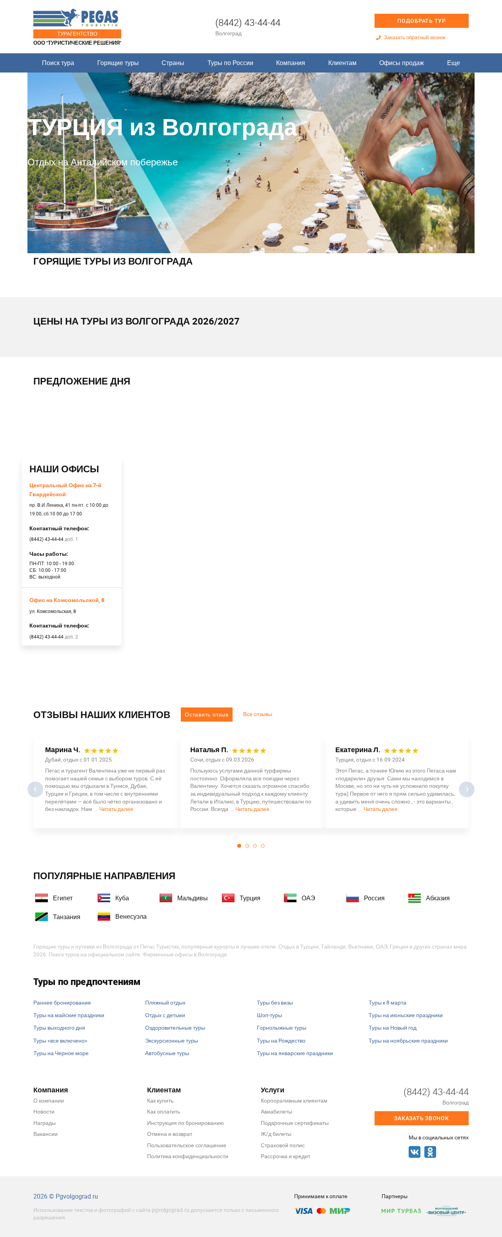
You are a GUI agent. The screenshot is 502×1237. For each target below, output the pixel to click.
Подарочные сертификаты (295, 1122)
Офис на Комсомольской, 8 (66, 600)
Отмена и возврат (169, 1133)
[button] (239, 846)
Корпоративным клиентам (294, 1100)
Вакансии (45, 1133)
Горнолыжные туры (281, 1027)
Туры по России (230, 62)
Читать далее (116, 809)
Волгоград (228, 33)
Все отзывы (257, 714)
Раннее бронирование (62, 1002)
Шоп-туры (269, 1015)
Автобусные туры (167, 1053)
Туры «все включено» (60, 1040)
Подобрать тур (421, 21)
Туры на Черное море (61, 1053)
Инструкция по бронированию (185, 1122)
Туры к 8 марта (387, 1002)
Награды (44, 1122)
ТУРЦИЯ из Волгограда (162, 126)
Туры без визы (275, 1002)
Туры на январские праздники (295, 1053)
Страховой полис (283, 1145)
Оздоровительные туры (175, 1027)
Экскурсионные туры (171, 1040)
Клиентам (342, 62)
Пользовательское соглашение (186, 1145)
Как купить (160, 1100)
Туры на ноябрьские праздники (408, 1040)
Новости (44, 1111)
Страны (173, 62)
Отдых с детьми (165, 1015)
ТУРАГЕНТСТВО (77, 33)
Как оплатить (163, 1111)
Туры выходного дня (59, 1027)
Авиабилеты (276, 1111)
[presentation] (35, 789)
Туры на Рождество (281, 1040)
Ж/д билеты (276, 1133)
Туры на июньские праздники (406, 1015)
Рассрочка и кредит (285, 1156)
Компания (290, 62)
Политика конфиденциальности (187, 1156)
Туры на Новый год (393, 1027)
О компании (48, 1100)
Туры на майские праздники (68, 1015)
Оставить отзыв (207, 714)
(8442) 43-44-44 (247, 22)
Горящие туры (118, 62)
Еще (453, 62)
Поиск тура (58, 62)
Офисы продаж (401, 62)
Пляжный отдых (165, 1002)
